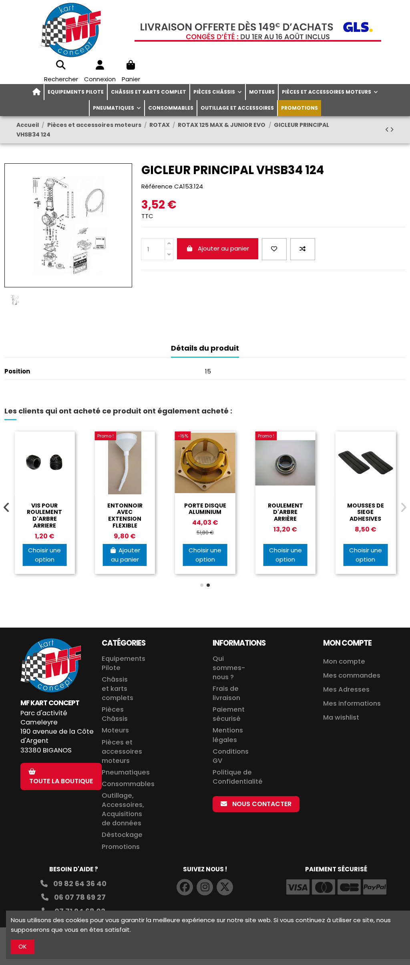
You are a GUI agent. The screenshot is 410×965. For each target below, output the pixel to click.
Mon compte (344, 661)
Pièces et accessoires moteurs (122, 751)
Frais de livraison (226, 693)
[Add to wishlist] (274, 249)
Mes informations (352, 703)
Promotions (121, 846)
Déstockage (122, 834)
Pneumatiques (126, 772)
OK (22, 946)
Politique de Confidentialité (238, 777)
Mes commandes (351, 675)
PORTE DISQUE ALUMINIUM (205, 509)
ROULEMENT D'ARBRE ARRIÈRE (285, 512)
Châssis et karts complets (117, 688)
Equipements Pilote (123, 663)
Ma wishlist (341, 717)
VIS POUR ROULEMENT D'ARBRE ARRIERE (44, 516)
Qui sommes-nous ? (229, 668)
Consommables (128, 783)
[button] (201, 585)
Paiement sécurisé (229, 714)
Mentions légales (228, 735)
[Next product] (392, 129)
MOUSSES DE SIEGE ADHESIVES (365, 512)
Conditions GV (231, 756)
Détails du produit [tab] (205, 348)
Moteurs (115, 730)
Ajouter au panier (223, 248)
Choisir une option (44, 555)
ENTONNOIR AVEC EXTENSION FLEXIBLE (125, 516)
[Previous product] (387, 129)
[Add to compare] (302, 249)
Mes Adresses (346, 689)
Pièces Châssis (115, 714)
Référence (157, 186)
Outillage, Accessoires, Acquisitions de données (123, 809)
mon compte (347, 643)
